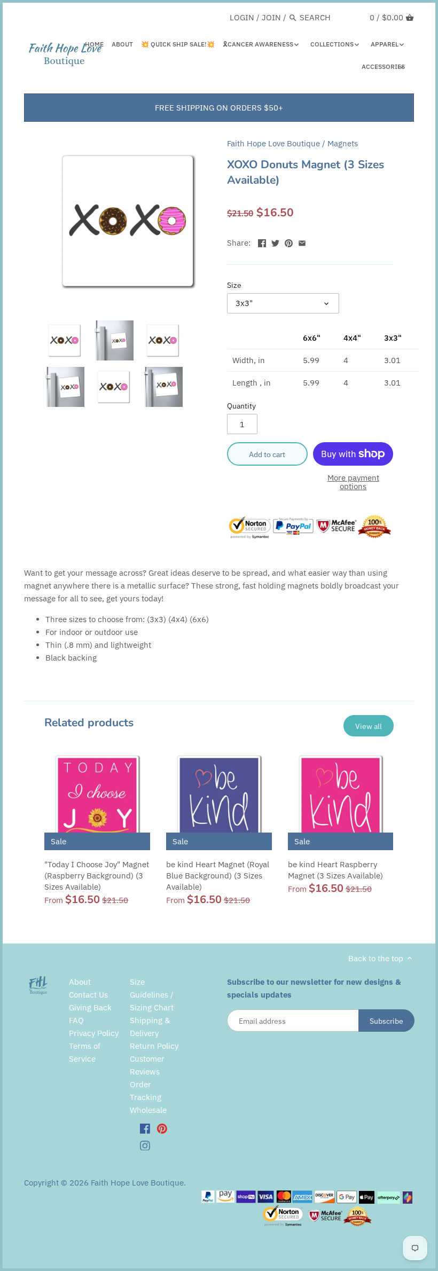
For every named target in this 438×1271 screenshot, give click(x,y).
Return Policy (154, 1046)
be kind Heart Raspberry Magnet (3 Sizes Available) (335, 870)
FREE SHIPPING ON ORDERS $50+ (219, 108)
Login (242, 17)
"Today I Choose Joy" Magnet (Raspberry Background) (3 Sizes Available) (96, 875)
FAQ (76, 1020)
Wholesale (148, 1110)
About (80, 982)
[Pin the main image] (289, 242)
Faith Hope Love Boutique (273, 143)
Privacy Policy (94, 1033)
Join (271, 17)
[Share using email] (302, 242)
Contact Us (88, 995)
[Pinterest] (162, 1127)
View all (368, 726)
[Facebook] (145, 1127)
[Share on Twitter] (275, 242)
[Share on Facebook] (262, 242)
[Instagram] (145, 1145)
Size (234, 285)
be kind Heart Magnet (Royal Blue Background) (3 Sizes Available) (217, 875)
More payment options (353, 482)
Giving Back (90, 1007)
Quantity (241, 406)
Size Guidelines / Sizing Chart (152, 995)
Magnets (342, 143)
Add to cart (267, 454)
